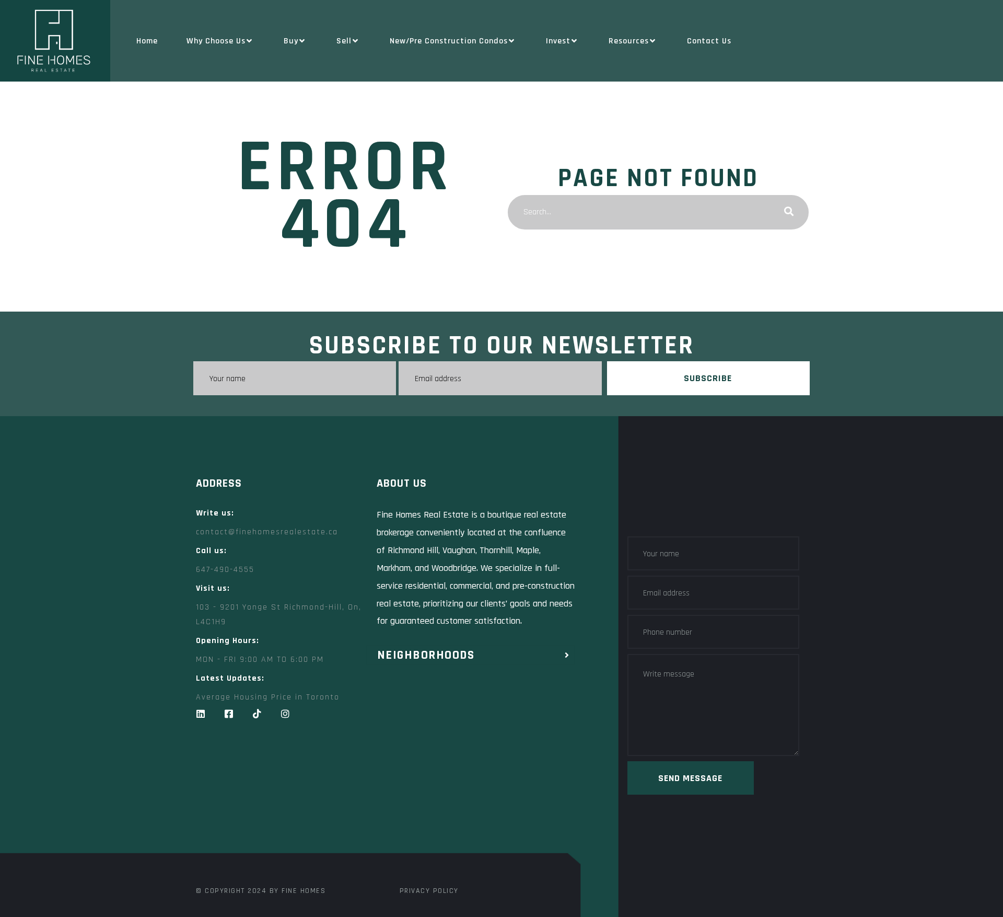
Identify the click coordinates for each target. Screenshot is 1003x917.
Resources (629, 41)
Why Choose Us (216, 41)
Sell (344, 41)
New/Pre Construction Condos (449, 41)
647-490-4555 (225, 569)
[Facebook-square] (229, 713)
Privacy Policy (429, 891)
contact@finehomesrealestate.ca (267, 531)
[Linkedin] (200, 713)
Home (147, 41)
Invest (558, 41)
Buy (291, 41)
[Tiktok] (257, 713)
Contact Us (709, 41)
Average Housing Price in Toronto (268, 697)
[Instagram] (285, 713)
